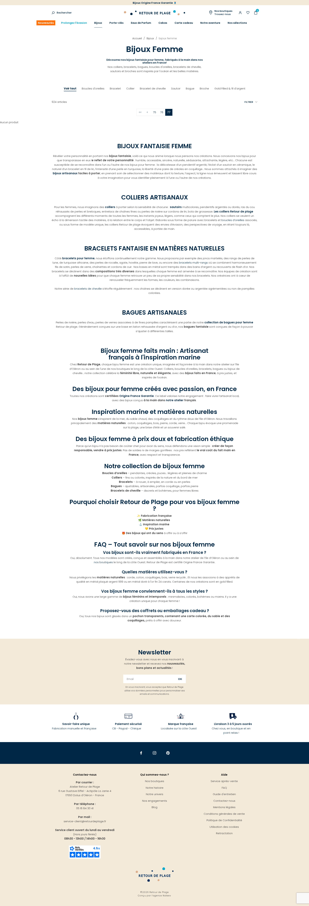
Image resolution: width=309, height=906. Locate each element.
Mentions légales (224, 807)
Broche (204, 88)
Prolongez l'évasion (74, 23)
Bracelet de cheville (153, 88)
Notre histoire (154, 788)
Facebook (141, 753)
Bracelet (115, 88)
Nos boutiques (154, 781)
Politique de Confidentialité (224, 820)
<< (140, 112)
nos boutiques (103, 562)
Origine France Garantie (136, 396)
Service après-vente (224, 781)
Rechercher (64, 12)
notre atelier (174, 400)
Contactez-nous (224, 801)
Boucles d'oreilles (93, 88)
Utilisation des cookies (224, 827)
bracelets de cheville (88, 289)
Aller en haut (298, 638)
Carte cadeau (184, 23)
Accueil (137, 38)
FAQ (224, 788)
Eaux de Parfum (141, 23)
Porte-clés (116, 23)
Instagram (154, 753)
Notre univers (154, 794)
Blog (154, 807)
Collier (130, 88)
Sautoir (175, 88)
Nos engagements (154, 801)
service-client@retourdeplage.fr (85, 821)
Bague (190, 88)
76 (161, 112)
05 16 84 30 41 (85, 808)
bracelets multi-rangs (193, 262)
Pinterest (168, 753)
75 (154, 112)
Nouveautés (46, 23)
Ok (180, 679)
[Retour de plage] (154, 12)
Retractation (224, 833)
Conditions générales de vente (224, 814)
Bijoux (98, 23)
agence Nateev (162, 895)
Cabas (162, 23)
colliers (110, 207)
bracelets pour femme (78, 258)
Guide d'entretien (224, 794)
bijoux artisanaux (65, 173)
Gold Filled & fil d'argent (229, 88)
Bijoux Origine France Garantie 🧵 (154, 3)
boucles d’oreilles (232, 220)
